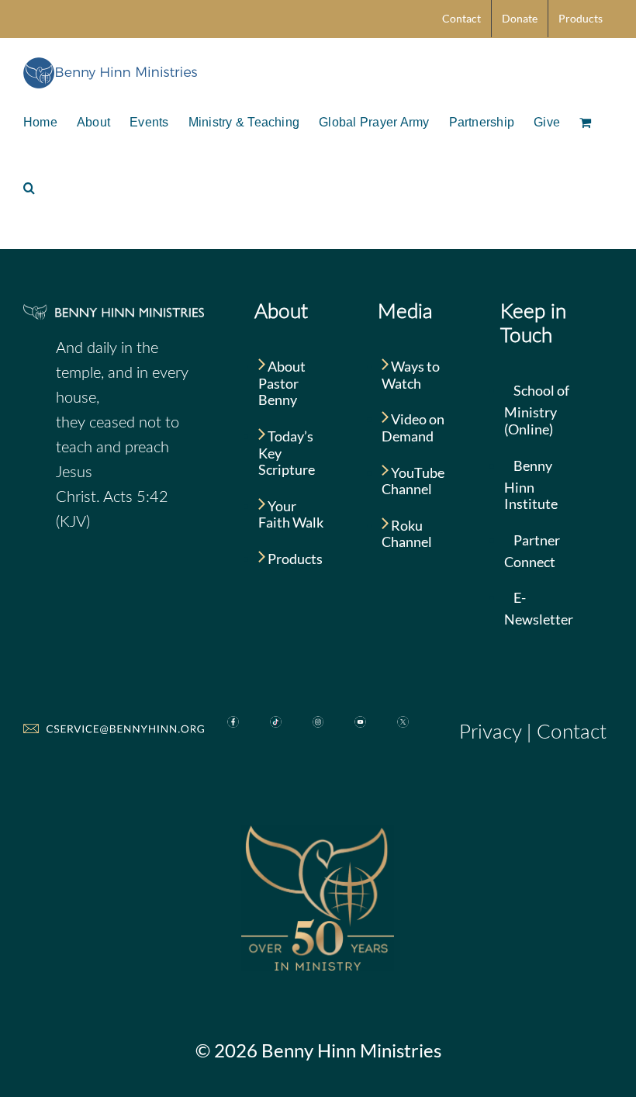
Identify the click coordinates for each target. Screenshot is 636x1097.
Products (294, 558)
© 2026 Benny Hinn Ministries (318, 1050)
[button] (29, 186)
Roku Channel (407, 534)
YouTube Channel (413, 481)
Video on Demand (413, 427)
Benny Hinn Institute (531, 485)
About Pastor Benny (282, 383)
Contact (572, 732)
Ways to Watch (411, 375)
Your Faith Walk (290, 514)
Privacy (490, 732)
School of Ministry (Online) (536, 410)
